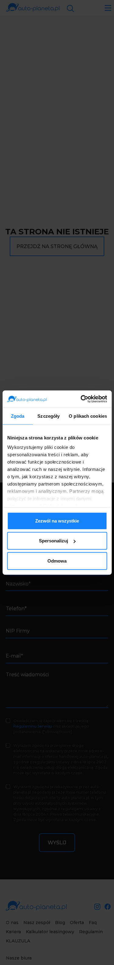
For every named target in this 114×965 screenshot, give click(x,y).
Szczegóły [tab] (48, 415)
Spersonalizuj (53, 540)
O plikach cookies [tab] (88, 415)
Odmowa (57, 560)
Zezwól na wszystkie (57, 520)
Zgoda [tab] (18, 415)
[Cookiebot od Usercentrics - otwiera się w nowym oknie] (81, 399)
